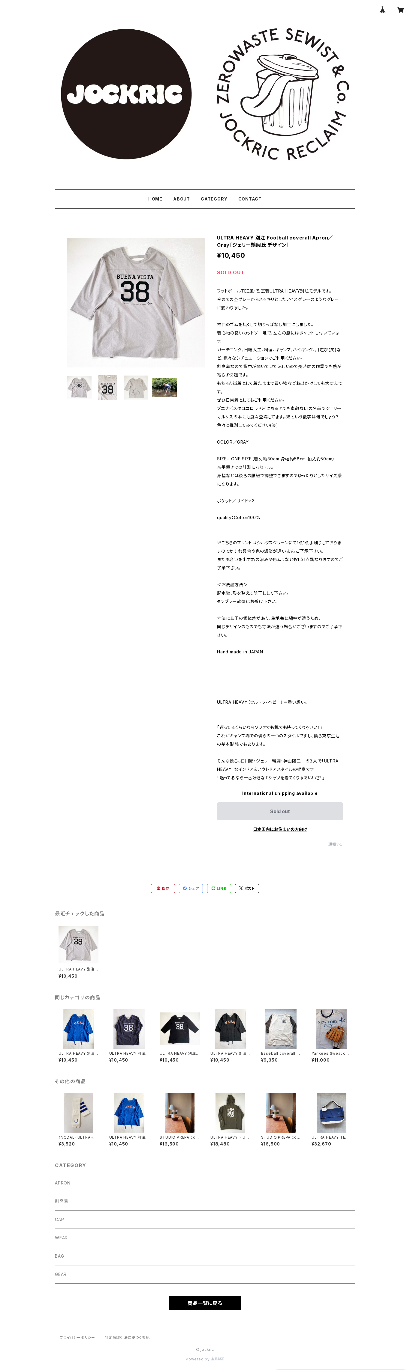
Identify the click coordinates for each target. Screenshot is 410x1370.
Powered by (198, 1359)
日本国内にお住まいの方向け (280, 829)
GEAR (61, 1274)
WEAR (61, 1237)
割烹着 (61, 1201)
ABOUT (181, 198)
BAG (59, 1256)
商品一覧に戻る (205, 1303)
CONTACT (250, 198)
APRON (63, 1182)
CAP (59, 1219)
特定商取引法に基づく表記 (127, 1337)
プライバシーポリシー (77, 1337)
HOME (155, 198)
